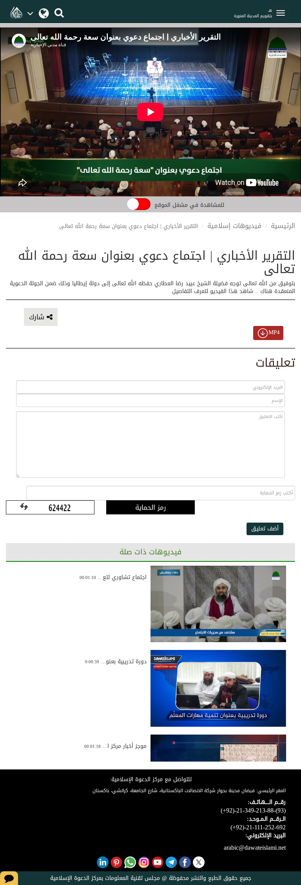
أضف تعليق (265, 528)
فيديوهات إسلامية (234, 225)
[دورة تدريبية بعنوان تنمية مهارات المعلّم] (218, 688)
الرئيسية (283, 225)
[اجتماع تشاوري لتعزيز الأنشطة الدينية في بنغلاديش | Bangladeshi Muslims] (218, 604)
